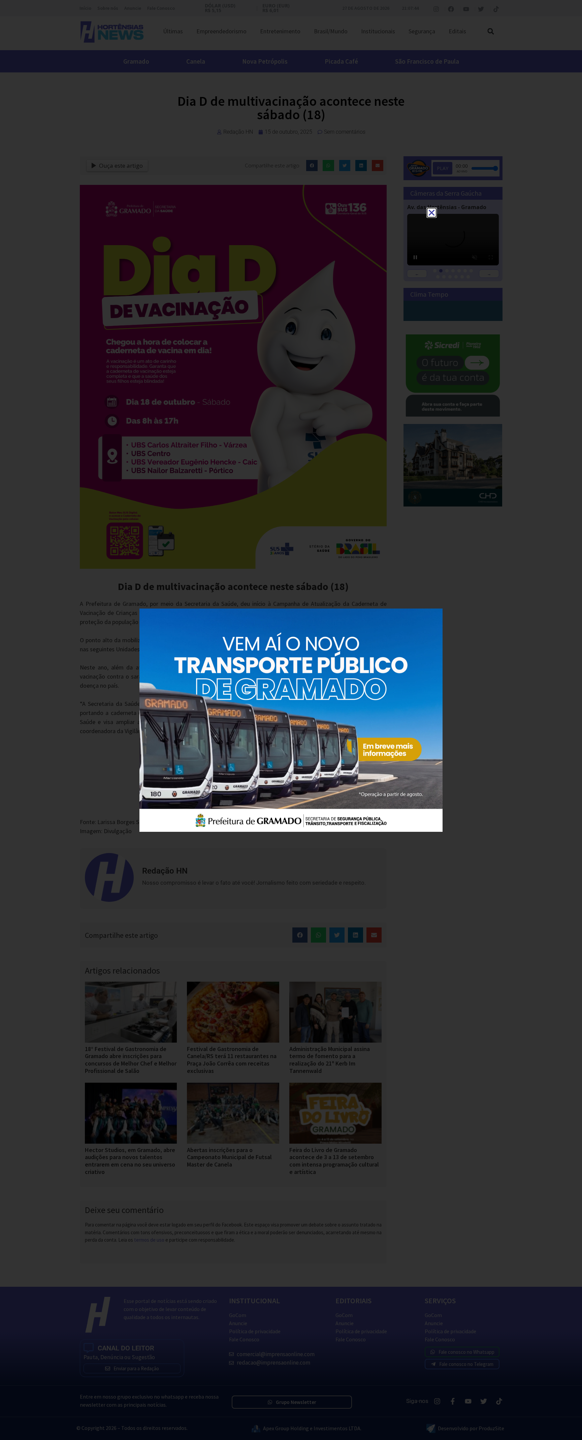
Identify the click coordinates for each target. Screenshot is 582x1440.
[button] (431, 212)
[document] (291, 720)
